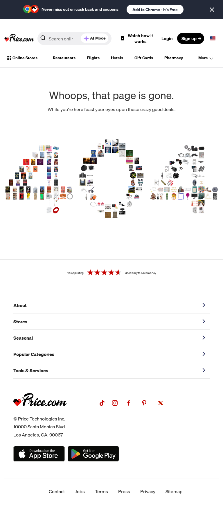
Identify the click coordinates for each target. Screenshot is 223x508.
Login (167, 38)
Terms (101, 491)
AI (98, 38)
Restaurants (64, 58)
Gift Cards (143, 58)
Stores (20, 321)
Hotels (117, 58)
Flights (93, 58)
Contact (57, 491)
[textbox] (212, 38)
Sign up (189, 38)
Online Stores (24, 58)
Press (124, 491)
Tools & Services (30, 370)
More (203, 58)
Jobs (80, 491)
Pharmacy (173, 58)
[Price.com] (39, 412)
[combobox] (74, 38)
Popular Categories (33, 354)
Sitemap (174, 491)
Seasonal (23, 338)
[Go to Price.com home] (19, 38)
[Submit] (43, 39)
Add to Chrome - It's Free (155, 9)
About (20, 305)
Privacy (147, 491)
